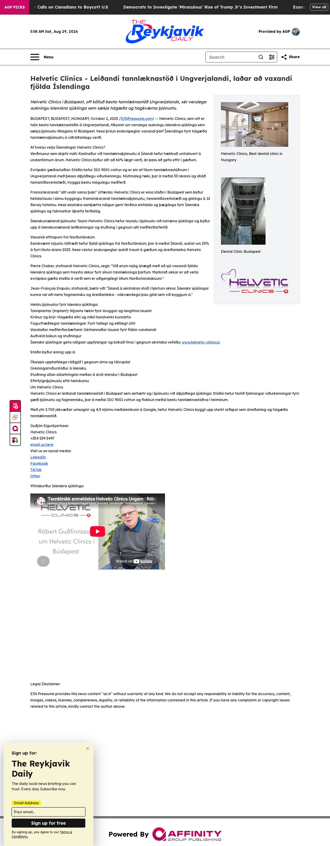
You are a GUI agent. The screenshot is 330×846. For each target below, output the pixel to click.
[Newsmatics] (15, 439)
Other (35, 476)
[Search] (260, 57)
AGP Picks (14, 7)
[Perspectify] (15, 417)
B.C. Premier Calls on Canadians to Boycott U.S (59, 7)
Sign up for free (48, 823)
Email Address (26, 803)
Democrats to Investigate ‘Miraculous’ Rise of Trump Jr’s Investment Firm (200, 7)
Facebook (39, 463)
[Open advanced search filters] (271, 57)
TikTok (36, 469)
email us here (41, 444)
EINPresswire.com (136, 118)
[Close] (88, 748)
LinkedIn (38, 457)
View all (319, 7)
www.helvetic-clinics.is (201, 342)
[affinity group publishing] (15, 428)
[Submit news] (15, 406)
